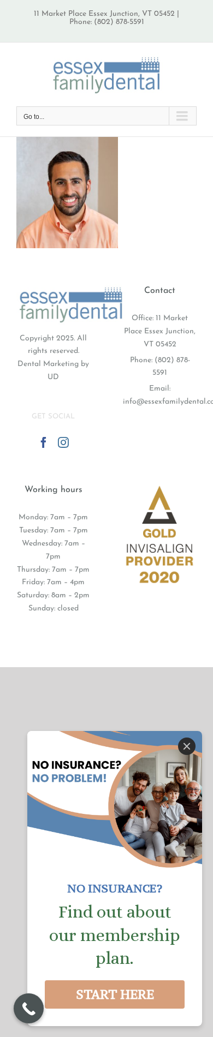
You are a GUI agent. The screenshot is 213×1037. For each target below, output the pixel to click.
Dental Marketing (48, 364)
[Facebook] (43, 442)
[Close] (187, 746)
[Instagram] (63, 442)
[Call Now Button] (29, 1008)
